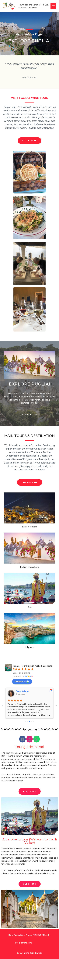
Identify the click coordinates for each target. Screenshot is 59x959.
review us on (20, 681)
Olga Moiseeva (23, 691)
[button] (29, 140)
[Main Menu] (53, 6)
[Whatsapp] (36, 739)
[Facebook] (22, 739)
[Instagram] (29, 739)
